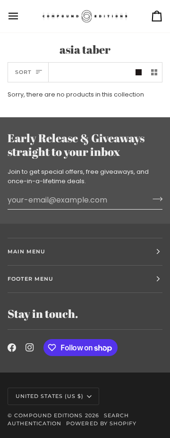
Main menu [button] (26, 251)
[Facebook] (12, 347)
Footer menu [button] (30, 279)
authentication (34, 423)
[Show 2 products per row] (154, 72)
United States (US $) (50, 396)
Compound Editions (48, 415)
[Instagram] (30, 347)
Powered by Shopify (101, 423)
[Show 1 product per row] (138, 72)
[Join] (154, 198)
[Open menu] (22, 16)
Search (116, 415)
